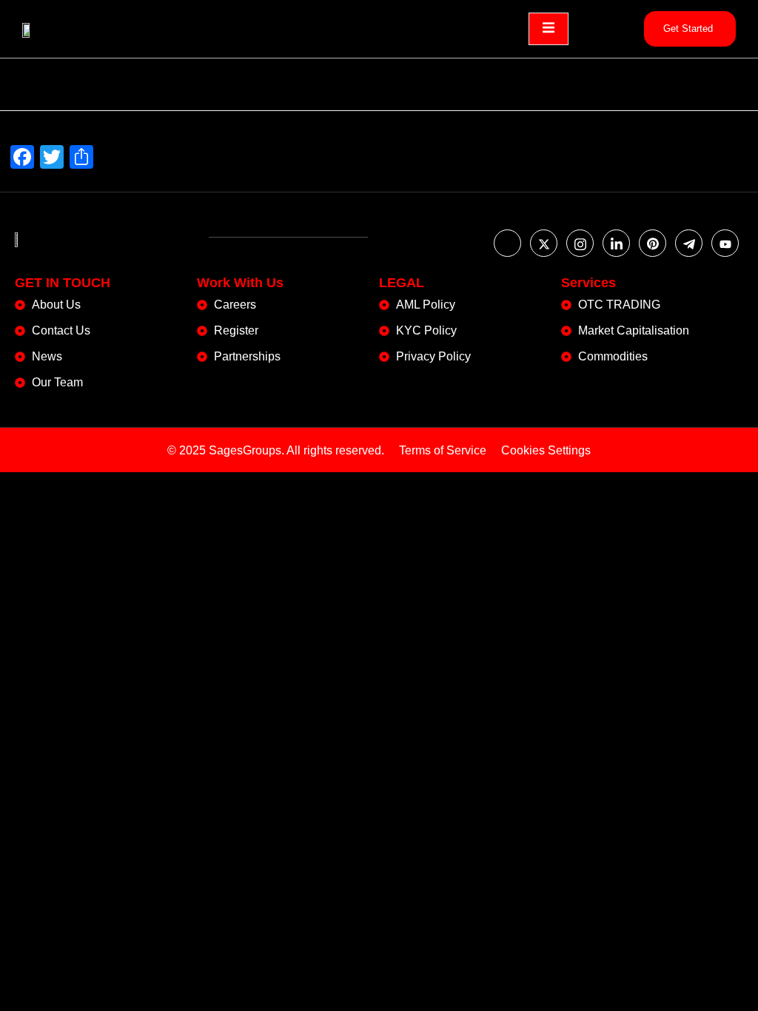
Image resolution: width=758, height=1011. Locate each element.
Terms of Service (442, 450)
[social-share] (507, 243)
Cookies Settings (546, 450)
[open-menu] (548, 29)
